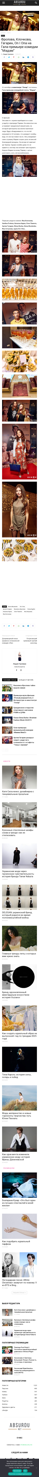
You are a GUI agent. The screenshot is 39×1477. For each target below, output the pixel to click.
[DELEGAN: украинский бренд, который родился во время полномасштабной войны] (19, 897)
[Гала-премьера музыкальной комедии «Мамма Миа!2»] (7, 730)
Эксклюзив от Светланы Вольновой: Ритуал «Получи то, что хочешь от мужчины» (25, 1360)
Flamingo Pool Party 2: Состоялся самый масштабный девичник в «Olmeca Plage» (25, 1349)
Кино (9, 33)
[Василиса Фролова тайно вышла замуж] (7, 687)
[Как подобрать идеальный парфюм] (19, 1226)
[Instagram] (21, 670)
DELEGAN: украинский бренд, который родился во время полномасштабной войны (17, 915)
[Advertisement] (19, 199)
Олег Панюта (18, 611)
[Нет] (36, 1468)
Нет (25, 1471)
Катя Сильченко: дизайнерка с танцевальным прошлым (18, 792)
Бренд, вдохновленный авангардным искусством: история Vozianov (16, 995)
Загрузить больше (19, 1292)
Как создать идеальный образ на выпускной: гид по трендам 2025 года (19, 1036)
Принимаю (17, 1471)
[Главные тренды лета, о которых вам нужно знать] (19, 938)
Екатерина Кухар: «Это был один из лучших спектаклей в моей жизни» (18, 1203)
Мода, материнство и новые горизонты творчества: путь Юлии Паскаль (16, 1116)
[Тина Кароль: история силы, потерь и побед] (19, 1059)
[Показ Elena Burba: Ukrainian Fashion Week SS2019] (7, 720)
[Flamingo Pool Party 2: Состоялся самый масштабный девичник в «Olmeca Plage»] (7, 1350)
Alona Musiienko (13, 606)
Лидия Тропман (8, 54)
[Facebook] (17, 670)
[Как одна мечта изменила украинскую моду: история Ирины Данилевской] (19, 1139)
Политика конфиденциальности (20, 1474)
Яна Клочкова (7, 614)
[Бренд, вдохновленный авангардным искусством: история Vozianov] (19, 977)
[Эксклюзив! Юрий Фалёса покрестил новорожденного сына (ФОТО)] (7, 1371)
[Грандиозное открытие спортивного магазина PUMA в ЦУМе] (7, 710)
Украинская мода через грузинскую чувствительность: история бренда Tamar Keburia (18, 874)
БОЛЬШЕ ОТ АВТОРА (26, 680)
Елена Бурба (31, 609)
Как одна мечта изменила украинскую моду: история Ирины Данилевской (16, 1157)
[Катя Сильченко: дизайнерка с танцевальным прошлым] (19, 777)
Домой (3, 33)
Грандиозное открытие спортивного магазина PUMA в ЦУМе (24, 710)
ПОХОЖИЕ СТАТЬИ (9, 680)
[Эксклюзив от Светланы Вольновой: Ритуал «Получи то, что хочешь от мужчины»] (7, 1360)
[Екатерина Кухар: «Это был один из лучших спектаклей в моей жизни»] (19, 1185)
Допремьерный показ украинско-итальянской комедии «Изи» (10, 641)
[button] (36, 3)
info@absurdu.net (26, 1445)
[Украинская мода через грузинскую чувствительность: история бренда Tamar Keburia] (19, 856)
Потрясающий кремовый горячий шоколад (30, 641)
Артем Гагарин (7, 609)
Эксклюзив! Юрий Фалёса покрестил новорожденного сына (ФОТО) (24, 1370)
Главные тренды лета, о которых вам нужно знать (19, 954)
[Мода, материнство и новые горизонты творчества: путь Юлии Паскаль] (19, 1098)
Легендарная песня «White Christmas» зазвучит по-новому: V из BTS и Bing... (19, 1282)
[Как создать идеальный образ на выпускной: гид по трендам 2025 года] (19, 1018)
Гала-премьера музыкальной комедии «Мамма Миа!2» (23, 730)
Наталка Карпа (7, 611)
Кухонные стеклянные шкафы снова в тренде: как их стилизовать (17, 833)
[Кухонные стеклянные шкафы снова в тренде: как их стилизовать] (19, 814)
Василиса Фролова (19, 609)
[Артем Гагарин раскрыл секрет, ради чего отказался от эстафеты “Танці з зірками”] (7, 740)
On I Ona (22, 606)
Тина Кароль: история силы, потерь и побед (16, 1075)
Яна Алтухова (28, 611)
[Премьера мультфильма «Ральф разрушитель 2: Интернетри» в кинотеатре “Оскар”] (7, 697)
